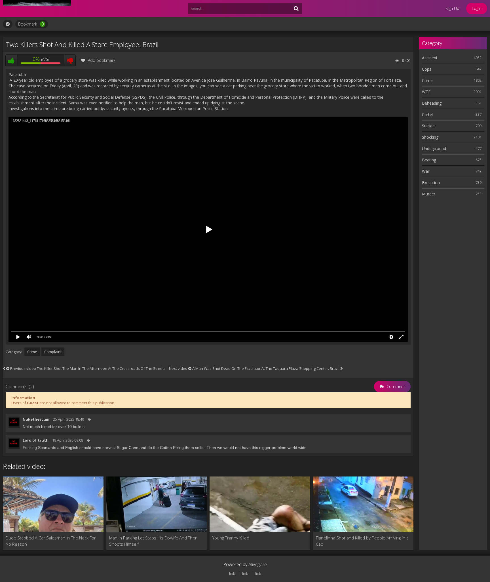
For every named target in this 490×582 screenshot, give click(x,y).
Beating (429, 160)
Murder (428, 194)
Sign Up (452, 8)
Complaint (53, 351)
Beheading (432, 103)
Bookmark (31, 24)
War (425, 171)
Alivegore (257, 564)
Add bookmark (101, 60)
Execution (431, 182)
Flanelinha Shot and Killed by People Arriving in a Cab (362, 541)
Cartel (427, 114)
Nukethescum (36, 419)
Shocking (430, 137)
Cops (426, 69)
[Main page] (37, 8)
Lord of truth (35, 440)
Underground (434, 148)
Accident (430, 57)
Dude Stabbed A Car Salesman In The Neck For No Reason (51, 541)
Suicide (428, 125)
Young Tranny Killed (230, 538)
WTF (426, 91)
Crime (32, 351)
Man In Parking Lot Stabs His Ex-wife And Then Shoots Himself (153, 541)
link (232, 573)
